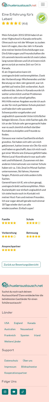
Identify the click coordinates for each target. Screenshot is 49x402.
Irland (37, 335)
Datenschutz (11, 360)
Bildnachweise (29, 366)
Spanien (25, 335)
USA (6, 322)
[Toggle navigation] (43, 4)
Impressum (10, 366)
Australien (10, 329)
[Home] (19, 4)
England (18, 322)
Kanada (31, 322)
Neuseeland (26, 329)
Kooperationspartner (15, 372)
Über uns (27, 360)
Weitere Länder (12, 341)
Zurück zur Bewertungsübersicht (21, 264)
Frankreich (10, 335)
